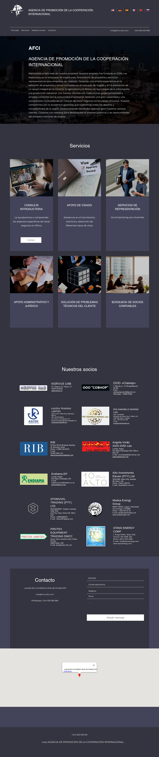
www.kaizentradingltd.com (59, 422)
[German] (120, 10)
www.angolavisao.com (120, 457)
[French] (134, 10)
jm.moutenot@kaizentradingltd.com (66, 420)
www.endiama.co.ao (58, 485)
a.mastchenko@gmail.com (121, 423)
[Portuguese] (141, 10)
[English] (113, 10)
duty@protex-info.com (64, 545)
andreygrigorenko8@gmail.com (124, 392)
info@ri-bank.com (56, 453)
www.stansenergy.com (122, 543)
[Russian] (148, 10)
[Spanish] (127, 10)
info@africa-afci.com (119, 30)
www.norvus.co (56, 391)
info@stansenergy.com (129, 541)
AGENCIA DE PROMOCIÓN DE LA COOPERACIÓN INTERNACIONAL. (86, 742)
